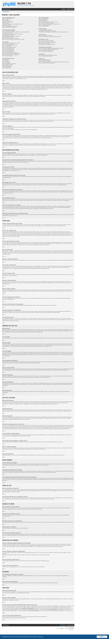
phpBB (61, 184)
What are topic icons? (6, 68)
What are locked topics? (7, 66)
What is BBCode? (5, 59)
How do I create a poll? (6, 46)
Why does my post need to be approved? (10, 54)
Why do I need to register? (7, 18)
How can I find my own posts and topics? (47, 44)
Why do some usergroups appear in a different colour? (49, 24)
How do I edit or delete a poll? (8, 48)
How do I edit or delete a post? (8, 44)
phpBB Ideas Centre (59, 598)
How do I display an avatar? (8, 37)
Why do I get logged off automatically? (10, 26)
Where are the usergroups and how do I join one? (48, 21)
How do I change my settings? (8, 30)
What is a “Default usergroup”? (45, 25)
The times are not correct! (7, 33)
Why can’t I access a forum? (8, 49)
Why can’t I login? (5, 23)
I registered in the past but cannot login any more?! (12, 24)
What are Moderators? (43, 19)
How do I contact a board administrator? (47, 62)
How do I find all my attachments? (45, 56)
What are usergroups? (43, 20)
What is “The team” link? (43, 26)
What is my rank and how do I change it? (10, 38)
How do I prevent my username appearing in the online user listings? (15, 31)
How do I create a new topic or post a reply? (11, 43)
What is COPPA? (5, 19)
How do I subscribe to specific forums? (46, 50)
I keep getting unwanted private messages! (47, 30)
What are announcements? (7, 64)
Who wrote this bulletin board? (45, 59)
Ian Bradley (72, 627)
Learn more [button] (40, 636)
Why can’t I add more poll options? (9, 47)
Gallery (72, 9)
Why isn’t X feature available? (44, 60)
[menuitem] (3, 9)
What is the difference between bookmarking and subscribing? (51, 48)
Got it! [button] (102, 636)
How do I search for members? (45, 43)
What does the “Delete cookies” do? (9, 27)
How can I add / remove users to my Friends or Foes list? (50, 36)
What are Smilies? (5, 61)
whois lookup (18, 607)
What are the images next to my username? (11, 36)
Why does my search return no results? (46, 41)
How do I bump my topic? (7, 55)
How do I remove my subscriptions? (46, 51)
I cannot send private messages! (45, 29)
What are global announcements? (9, 63)
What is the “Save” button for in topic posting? (11, 53)
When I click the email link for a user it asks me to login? (13, 39)
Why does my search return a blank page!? (47, 42)
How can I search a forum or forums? (46, 40)
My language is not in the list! (8, 35)
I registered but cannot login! (8, 21)
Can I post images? (6, 62)
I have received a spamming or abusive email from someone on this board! (54, 31)
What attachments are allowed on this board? (48, 55)
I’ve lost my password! (6, 25)
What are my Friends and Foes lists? (46, 35)
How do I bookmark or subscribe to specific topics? (49, 49)
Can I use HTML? (5, 60)
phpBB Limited (37, 591)
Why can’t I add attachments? (8, 50)
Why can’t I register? (6, 20)
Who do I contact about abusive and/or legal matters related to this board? (54, 61)
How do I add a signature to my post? (9, 45)
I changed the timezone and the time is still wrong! (12, 34)
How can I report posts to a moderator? (10, 52)
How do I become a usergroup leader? (46, 23)
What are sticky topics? (6, 65)
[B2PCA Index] (9, 4)
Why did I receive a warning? (8, 51)
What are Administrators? (44, 18)
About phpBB (19, 592)
